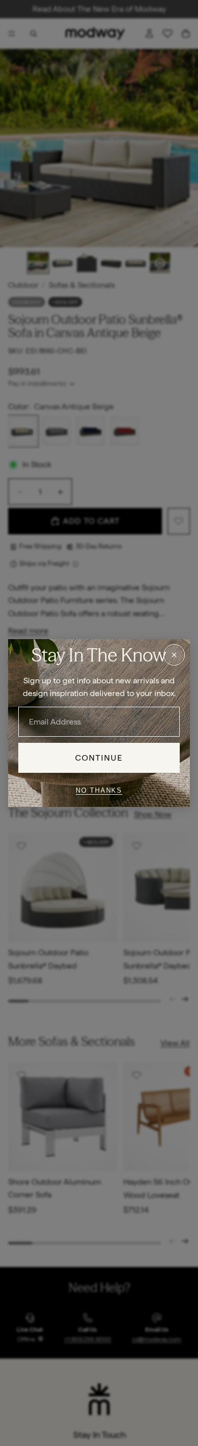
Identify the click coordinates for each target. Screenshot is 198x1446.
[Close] (174, 655)
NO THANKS (99, 790)
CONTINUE (99, 758)
